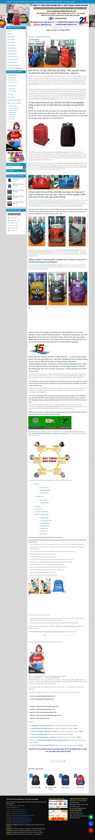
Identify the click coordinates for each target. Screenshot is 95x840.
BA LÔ (36, 484)
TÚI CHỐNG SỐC (13, 110)
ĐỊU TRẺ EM (12, 119)
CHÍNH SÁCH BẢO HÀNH (48, 1)
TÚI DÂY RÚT (12, 116)
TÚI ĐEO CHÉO (12, 106)
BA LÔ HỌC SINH (13, 82)
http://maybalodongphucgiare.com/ (47, 706)
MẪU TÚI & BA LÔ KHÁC (14, 103)
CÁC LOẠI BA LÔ (12, 75)
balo (78, 152)
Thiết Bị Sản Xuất (12, 51)
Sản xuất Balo (11, 39)
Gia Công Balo (11, 45)
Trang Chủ (9, 1)
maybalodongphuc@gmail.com (45, 696)
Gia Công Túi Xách (12, 59)
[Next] (87, 782)
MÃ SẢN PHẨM (58, 1)
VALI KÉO (10, 94)
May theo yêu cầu (25, 1)
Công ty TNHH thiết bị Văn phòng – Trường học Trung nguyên (49, 433)
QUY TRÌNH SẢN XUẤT (36, 1)
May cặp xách (11, 36)
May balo (9, 33)
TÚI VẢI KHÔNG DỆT (14, 108)
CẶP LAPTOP (12, 88)
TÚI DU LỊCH (10, 97)
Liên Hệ (73, 1)
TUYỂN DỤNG (66, 1)
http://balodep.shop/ (43, 718)
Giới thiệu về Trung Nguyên (14, 68)
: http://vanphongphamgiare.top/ (46, 712)
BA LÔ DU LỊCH (12, 80)
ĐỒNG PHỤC (79, 680)
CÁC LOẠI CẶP (11, 85)
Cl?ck (80, 731)
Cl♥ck (75, 725)
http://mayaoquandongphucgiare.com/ (49, 715)
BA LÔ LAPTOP (12, 77)
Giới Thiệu (16, 1)
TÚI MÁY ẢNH (12, 114)
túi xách (40, 197)
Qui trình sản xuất (12, 62)
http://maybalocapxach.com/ (45, 709)
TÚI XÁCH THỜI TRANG (14, 100)
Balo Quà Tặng (11, 42)
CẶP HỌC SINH (12, 90)
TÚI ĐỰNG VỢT (12, 112)
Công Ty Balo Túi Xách (13, 65)
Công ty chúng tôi (57, 374)
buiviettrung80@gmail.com (72, 364)
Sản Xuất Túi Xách (12, 56)
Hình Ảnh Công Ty (12, 53)
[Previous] (29, 782)
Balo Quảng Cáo (11, 48)
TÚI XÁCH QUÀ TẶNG (68, 680)
